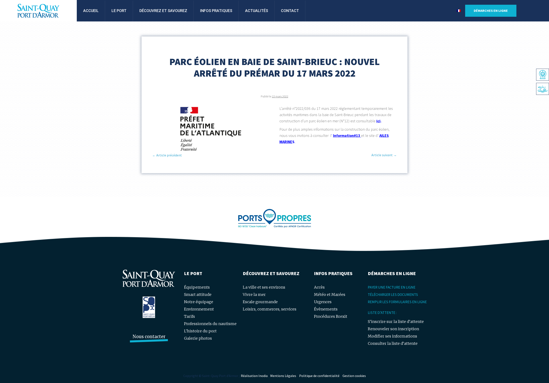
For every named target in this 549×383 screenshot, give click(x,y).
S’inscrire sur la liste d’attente (396, 321)
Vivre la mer (254, 294)
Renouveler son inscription (393, 328)
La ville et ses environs (264, 287)
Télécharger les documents (393, 294)
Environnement (199, 309)
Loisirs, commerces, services (269, 309)
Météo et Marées (329, 294)
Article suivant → (384, 155)
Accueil (91, 10)
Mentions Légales (283, 376)
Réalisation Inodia (254, 376)
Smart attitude (197, 294)
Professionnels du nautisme (210, 323)
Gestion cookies (354, 376)
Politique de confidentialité (319, 376)
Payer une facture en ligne (391, 287)
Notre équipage (198, 301)
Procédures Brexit (330, 316)
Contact (290, 10)
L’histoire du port (200, 331)
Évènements (326, 309)
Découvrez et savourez (163, 10)
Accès (319, 287)
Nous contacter (149, 336)
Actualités (256, 10)
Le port (119, 10)
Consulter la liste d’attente (393, 343)
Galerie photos (198, 338)
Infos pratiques (216, 10)
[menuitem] (458, 11)
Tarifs (189, 316)
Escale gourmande (260, 301)
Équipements (197, 287)
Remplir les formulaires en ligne (397, 302)
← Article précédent (167, 155)
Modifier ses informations (392, 336)
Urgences (323, 301)
